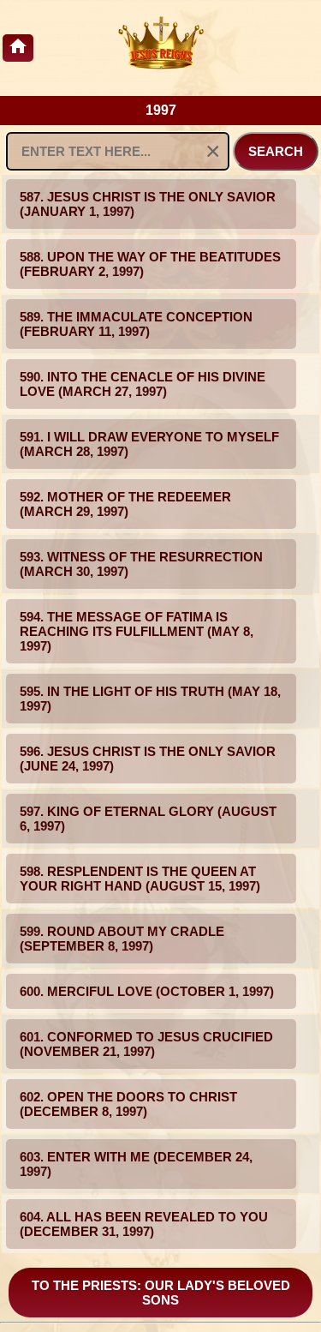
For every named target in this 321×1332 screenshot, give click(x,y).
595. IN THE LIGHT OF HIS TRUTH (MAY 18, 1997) (150, 698)
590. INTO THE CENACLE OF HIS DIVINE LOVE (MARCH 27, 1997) (142, 384)
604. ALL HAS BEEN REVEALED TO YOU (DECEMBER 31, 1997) (144, 1224)
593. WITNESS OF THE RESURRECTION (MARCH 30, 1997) (141, 564)
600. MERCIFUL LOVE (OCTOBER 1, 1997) (147, 991)
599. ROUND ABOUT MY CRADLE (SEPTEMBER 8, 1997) (122, 938)
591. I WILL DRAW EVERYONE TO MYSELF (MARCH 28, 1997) (149, 444)
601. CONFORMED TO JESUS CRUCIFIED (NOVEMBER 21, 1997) (146, 1044)
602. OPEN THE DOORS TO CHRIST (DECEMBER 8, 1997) (128, 1104)
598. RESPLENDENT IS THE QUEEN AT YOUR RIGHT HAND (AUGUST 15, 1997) (140, 878)
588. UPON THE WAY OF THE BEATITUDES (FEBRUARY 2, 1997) (150, 264)
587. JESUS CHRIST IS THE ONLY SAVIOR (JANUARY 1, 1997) (148, 204)
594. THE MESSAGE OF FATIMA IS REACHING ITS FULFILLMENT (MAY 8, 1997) (136, 631)
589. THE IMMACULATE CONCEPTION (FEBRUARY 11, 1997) (136, 324)
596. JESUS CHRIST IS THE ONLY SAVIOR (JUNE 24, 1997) (148, 758)
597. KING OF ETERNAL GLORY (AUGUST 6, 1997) (148, 818)
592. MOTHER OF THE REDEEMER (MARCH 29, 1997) (125, 504)
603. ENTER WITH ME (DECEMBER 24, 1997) (136, 1164)
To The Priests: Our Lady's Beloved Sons (161, 1292)
